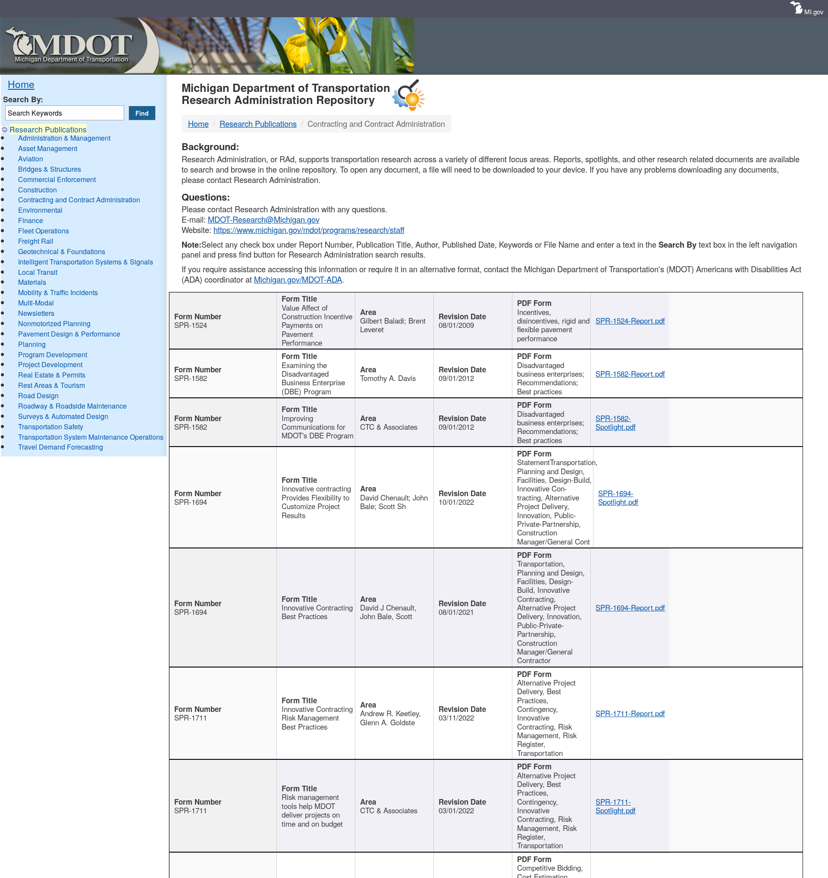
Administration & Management (64, 138)
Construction (37, 190)
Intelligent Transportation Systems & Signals (85, 262)
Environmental (40, 210)
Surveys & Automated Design (63, 416)
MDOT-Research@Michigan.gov (264, 219)
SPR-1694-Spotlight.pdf (618, 497)
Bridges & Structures (49, 169)
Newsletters (36, 313)
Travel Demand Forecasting (60, 447)
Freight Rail (35, 241)
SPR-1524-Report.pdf (630, 320)
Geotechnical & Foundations (61, 251)
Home (21, 84)
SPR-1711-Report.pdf (630, 713)
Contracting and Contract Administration (79, 200)
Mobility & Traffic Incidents (58, 292)
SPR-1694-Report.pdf (630, 607)
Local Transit (37, 272)
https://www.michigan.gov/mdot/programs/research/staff (309, 229)
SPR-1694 (190, 502)
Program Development (52, 354)
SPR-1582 (190, 378)
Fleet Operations (43, 231)
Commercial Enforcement (57, 179)
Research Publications (48, 129)
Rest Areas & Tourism (51, 385)
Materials (32, 282)
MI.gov (814, 11)
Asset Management (47, 148)
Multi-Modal (36, 303)
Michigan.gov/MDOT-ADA (298, 279)
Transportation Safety (50, 426)
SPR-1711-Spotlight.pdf (616, 805)
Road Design (38, 395)
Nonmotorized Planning (54, 323)
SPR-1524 (190, 325)
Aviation (30, 159)
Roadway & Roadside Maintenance (72, 406)
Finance (30, 220)
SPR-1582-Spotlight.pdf (616, 422)
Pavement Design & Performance (69, 334)
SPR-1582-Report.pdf (630, 373)
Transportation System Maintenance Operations (90, 437)
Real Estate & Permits (51, 375)
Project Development (50, 364)
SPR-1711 (190, 717)
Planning (32, 344)
